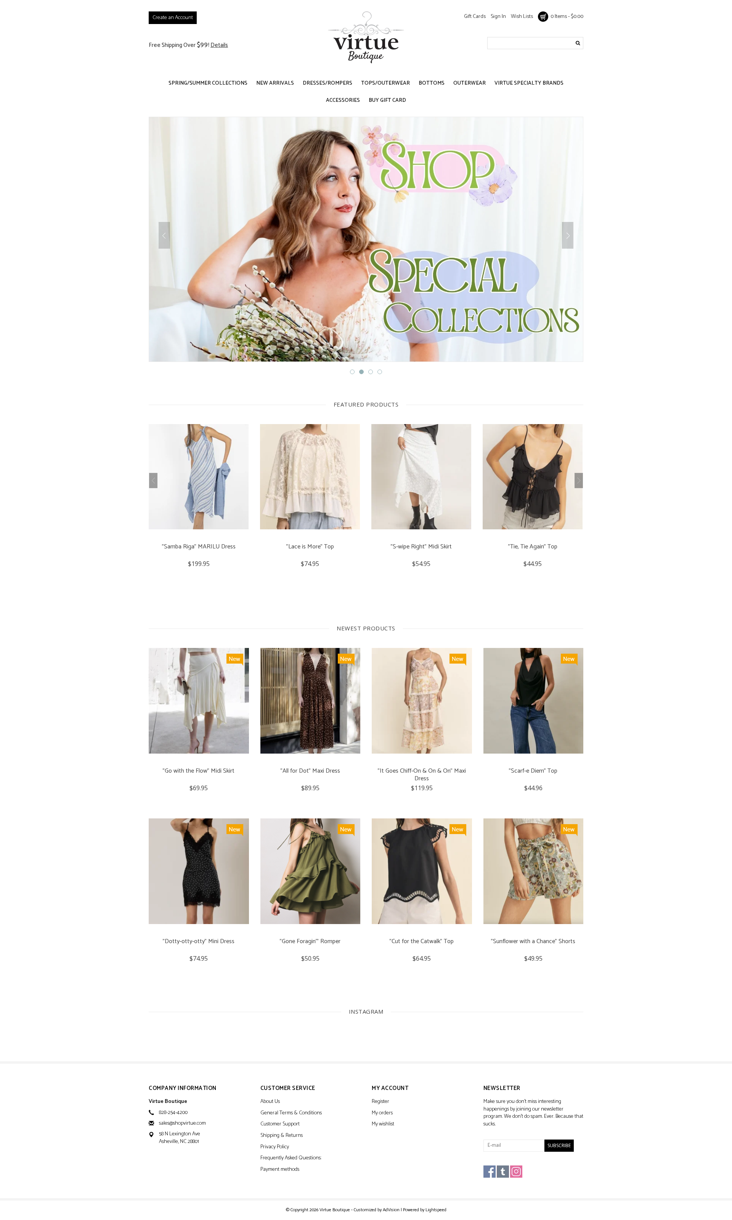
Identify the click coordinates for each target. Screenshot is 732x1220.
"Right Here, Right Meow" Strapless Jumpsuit (532, 550)
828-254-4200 (173, 1112)
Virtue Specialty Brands (528, 83)
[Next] (567, 235)
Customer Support (280, 1124)
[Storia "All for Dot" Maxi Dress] (310, 700)
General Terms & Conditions (291, 1113)
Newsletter (501, 1088)
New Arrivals (275, 83)
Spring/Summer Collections (208, 83)
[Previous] (164, 235)
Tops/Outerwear (385, 83)
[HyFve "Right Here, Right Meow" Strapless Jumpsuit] (533, 476)
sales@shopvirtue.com (182, 1123)
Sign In (498, 16)
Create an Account (172, 17)
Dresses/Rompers (327, 83)
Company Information (183, 1088)
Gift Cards (475, 16)
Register (380, 1102)
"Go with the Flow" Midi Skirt (198, 771)
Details (219, 45)
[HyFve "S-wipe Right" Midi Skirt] (310, 476)
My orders (382, 1113)
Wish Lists (522, 16)
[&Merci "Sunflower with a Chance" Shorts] (533, 871)
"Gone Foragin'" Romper (310, 942)
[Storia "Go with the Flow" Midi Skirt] (199, 700)
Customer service (287, 1088)
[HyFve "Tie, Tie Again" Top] (421, 476)
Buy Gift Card (387, 100)
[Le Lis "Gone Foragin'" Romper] (310, 871)
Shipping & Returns (281, 1136)
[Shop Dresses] (366, 239)
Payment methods (279, 1170)
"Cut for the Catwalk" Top (422, 942)
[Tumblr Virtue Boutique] (503, 1171)
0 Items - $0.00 (565, 16)
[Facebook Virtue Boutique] (489, 1171)
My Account (390, 1088)
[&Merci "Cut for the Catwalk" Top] (422, 871)
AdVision (391, 1210)
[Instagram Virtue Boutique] (516, 1171)
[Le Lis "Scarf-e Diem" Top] (533, 700)
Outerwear (469, 83)
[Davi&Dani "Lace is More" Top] (199, 476)
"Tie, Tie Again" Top (421, 547)
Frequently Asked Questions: (290, 1158)
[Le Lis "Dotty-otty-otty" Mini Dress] (199, 871)
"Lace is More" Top (199, 547)
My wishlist (383, 1124)
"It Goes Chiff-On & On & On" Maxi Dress (422, 775)
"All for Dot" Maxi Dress (310, 771)
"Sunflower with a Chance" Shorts (533, 942)
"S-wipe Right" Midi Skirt (309, 547)
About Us (270, 1102)
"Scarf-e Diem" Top (533, 771)
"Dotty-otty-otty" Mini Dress (198, 942)
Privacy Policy (274, 1147)
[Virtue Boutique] (366, 37)
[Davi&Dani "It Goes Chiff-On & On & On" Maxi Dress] (422, 700)
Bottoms (432, 83)
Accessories (343, 100)
